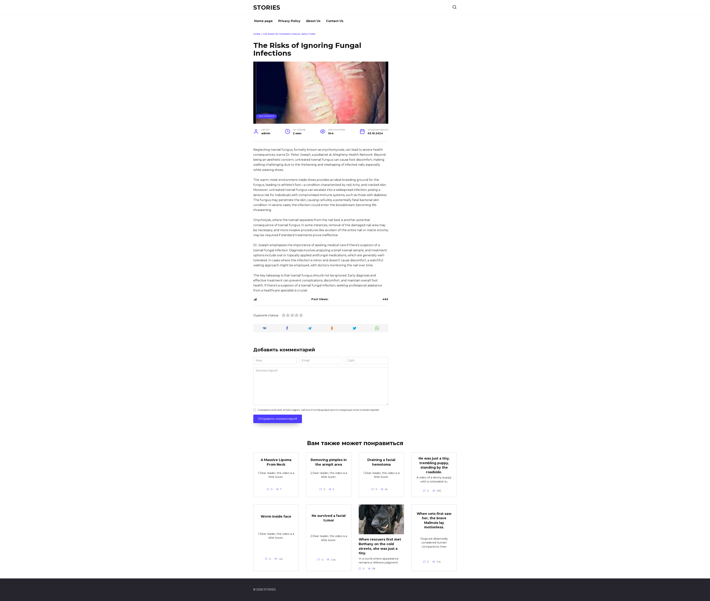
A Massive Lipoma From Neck (276, 462)
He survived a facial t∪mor (329, 518)
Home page (263, 21)
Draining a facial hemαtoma (381, 462)
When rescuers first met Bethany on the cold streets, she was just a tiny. (380, 546)
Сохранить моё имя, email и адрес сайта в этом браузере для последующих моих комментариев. (318, 409)
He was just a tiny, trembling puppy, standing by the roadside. (434, 465)
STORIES (266, 7)
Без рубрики (266, 116)
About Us (313, 21)
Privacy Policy (289, 21)
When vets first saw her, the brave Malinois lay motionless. (434, 520)
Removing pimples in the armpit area (329, 462)
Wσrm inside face (276, 516)
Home (256, 34)
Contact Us (334, 21)
